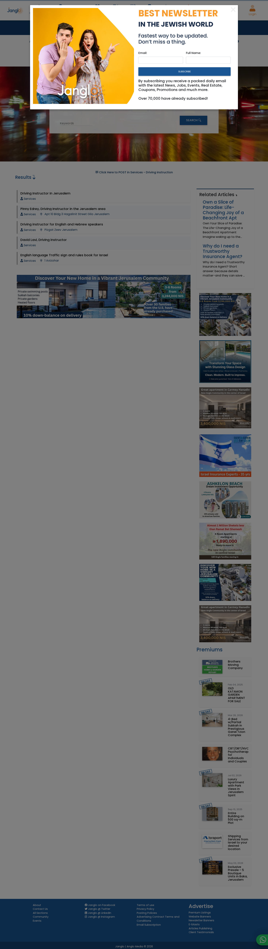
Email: (142, 53)
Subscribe (184, 71)
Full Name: (193, 53)
